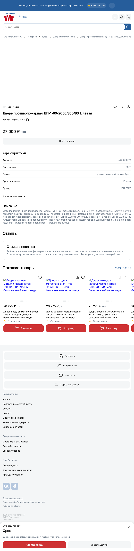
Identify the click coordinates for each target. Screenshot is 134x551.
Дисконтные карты (13, 417)
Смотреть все (122, 268)
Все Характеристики (12, 196)
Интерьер (32, 36)
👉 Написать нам (96, 5)
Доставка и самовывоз (15, 441)
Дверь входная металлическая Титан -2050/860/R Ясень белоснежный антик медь (106, 314)
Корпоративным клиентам (17, 470)
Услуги (6, 399)
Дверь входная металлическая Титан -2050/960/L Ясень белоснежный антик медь (63, 314)
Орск (24, 17)
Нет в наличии (67, 141)
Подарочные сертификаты (17, 404)
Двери (45, 36)
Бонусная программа (13, 498)
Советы (7, 408)
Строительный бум (13, 36)
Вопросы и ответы (13, 426)
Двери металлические (64, 36)
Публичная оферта (12, 506)
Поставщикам (10, 465)
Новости (7, 413)
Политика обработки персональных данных (24, 502)
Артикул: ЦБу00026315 (14, 119)
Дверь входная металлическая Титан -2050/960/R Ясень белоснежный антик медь (21, 314)
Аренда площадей (13, 474)
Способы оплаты (12, 446)
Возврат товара (11, 450)
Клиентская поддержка (16, 422)
